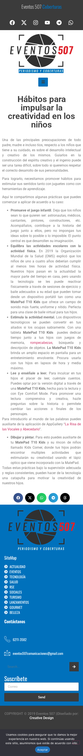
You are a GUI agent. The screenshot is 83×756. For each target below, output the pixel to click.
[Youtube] (47, 22)
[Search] (74, 666)
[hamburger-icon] (43, 82)
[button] (18, 498)
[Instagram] (35, 22)
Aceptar (42, 749)
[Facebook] (12, 22)
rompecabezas (41, 343)
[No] (76, 742)
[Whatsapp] (71, 22)
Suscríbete (15, 679)
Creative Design (42, 718)
